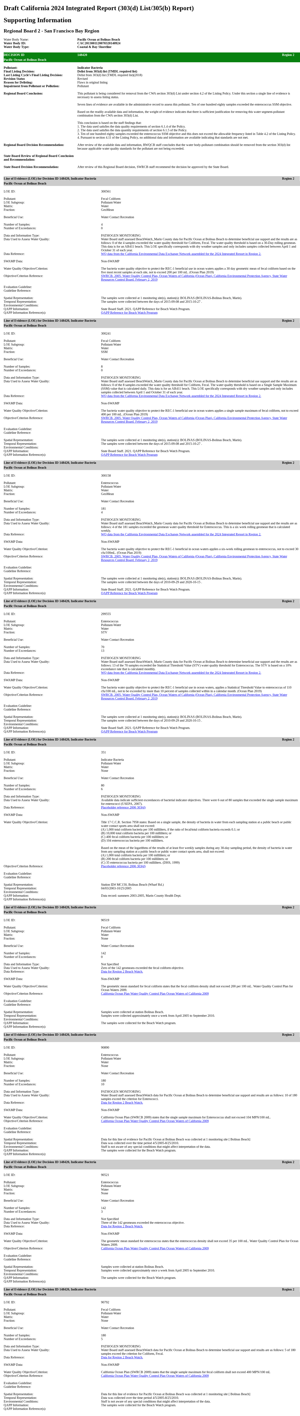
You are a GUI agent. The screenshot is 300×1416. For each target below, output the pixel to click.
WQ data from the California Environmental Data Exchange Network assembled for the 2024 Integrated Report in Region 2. (181, 254)
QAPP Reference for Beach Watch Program (129, 312)
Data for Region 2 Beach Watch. (122, 971)
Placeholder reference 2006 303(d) (123, 807)
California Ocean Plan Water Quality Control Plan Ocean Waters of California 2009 (155, 993)
